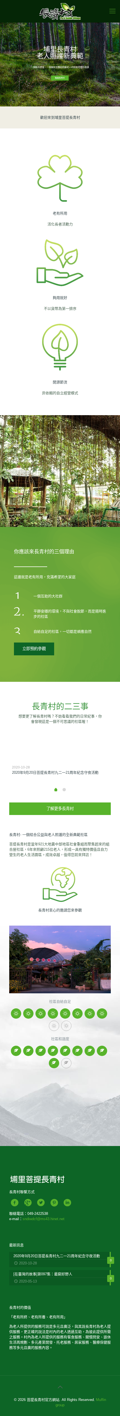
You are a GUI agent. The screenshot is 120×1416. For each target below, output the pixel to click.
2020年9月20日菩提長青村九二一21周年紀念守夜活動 (55, 772)
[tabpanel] (60, 765)
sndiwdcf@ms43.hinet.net (43, 1219)
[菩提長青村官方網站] (60, 11)
